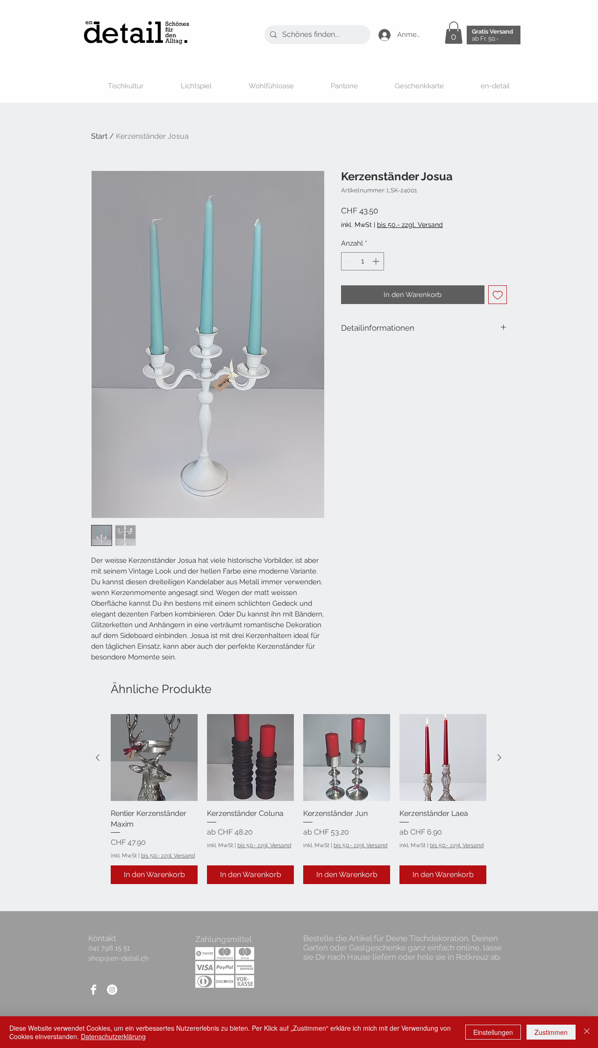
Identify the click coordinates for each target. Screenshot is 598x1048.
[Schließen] (586, 1032)
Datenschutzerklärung (113, 1036)
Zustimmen (551, 1032)
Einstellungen (493, 1032)
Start (99, 136)
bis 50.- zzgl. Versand (168, 855)
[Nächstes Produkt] (499, 757)
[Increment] (376, 261)
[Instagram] (112, 989)
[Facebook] (93, 989)
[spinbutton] (362, 261)
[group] (298, 799)
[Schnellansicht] (154, 757)
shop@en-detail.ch (118, 958)
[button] (453, 32)
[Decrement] (348, 261)
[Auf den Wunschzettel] (497, 294)
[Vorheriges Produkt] (97, 757)
